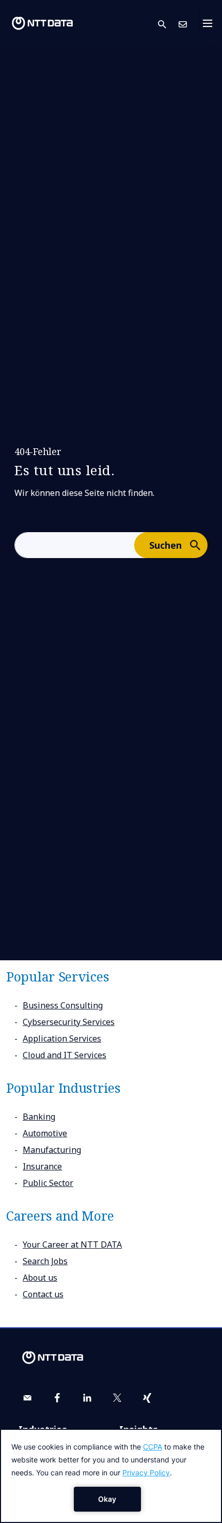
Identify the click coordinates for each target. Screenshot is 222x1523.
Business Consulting (63, 1005)
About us (40, 1277)
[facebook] (57, 1398)
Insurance (42, 1166)
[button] (168, 23)
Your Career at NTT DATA (72, 1244)
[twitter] (117, 1398)
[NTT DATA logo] (42, 23)
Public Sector (48, 1183)
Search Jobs (45, 1261)
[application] (111, 1476)
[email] (27, 1398)
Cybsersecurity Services (69, 1022)
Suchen (165, 545)
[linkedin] (87, 1398)
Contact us (43, 1294)
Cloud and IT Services (64, 1055)
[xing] (147, 1398)
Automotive (45, 1133)
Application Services (62, 1038)
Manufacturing (52, 1149)
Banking (39, 1116)
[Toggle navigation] (210, 23)
